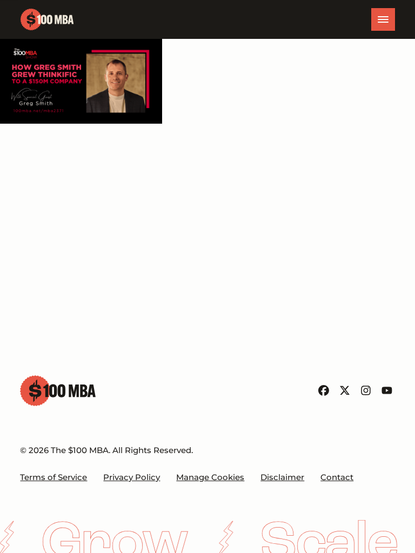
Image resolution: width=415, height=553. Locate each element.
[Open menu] (383, 19)
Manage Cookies (210, 477)
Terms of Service (53, 477)
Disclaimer (282, 477)
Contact (336, 477)
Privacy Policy (131, 477)
